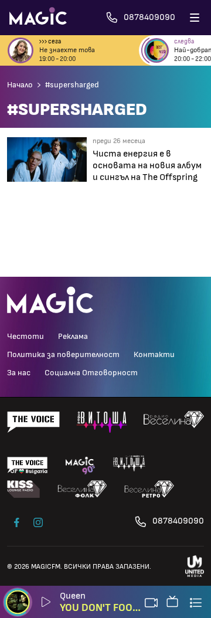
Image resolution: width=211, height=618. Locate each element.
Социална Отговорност (91, 373)
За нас (18, 373)
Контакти (154, 355)
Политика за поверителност (63, 355)
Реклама (73, 336)
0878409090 (178, 521)
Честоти (25, 336)
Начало (20, 85)
